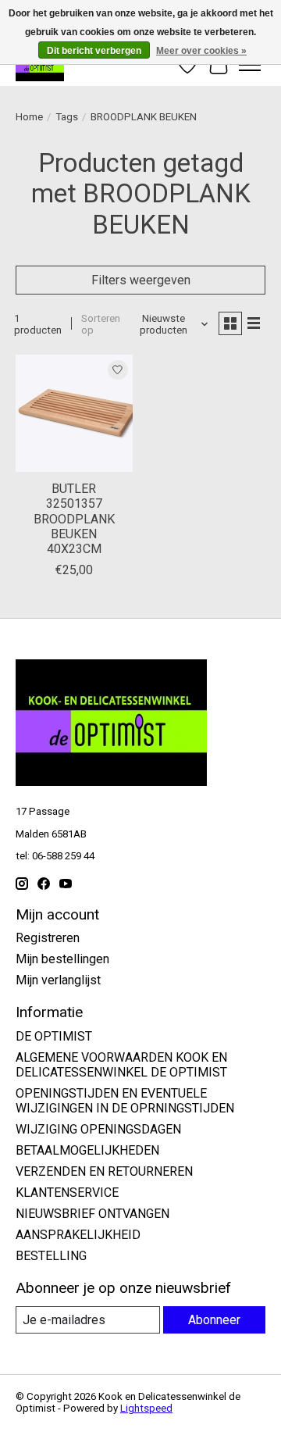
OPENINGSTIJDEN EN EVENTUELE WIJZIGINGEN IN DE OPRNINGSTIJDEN (125, 1101)
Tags (66, 117)
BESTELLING (51, 1255)
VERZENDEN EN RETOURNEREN (104, 1171)
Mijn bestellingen (62, 959)
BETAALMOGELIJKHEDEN (87, 1150)
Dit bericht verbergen (94, 50)
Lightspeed (146, 1408)
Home (29, 117)
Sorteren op (100, 324)
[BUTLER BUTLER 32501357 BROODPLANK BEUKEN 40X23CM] (74, 413)
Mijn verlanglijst (58, 980)
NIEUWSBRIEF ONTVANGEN (92, 1213)
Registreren (48, 937)
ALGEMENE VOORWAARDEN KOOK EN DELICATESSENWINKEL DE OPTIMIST (121, 1065)
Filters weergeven (140, 280)
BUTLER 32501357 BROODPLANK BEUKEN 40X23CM (74, 518)
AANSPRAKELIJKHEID (78, 1234)
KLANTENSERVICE (67, 1192)
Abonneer (214, 1319)
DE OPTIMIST (54, 1036)
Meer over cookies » (201, 50)
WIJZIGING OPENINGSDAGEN (98, 1129)
